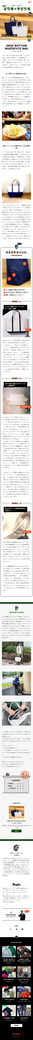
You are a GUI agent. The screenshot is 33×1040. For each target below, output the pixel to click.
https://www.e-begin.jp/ (8, 901)
